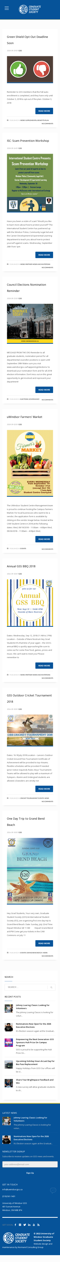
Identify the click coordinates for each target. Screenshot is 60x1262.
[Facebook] (15, 1224)
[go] (51, 987)
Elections (24, 399)
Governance (34, 399)
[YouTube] (34, 1224)
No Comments (47, 123)
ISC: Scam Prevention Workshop (28, 141)
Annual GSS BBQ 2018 (21, 566)
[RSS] (38, 1224)
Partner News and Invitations (37, 264)
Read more (44, 111)
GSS (20, 51)
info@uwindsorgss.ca (12, 1189)
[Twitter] (24, 1224)
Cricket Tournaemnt (29, 798)
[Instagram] (20, 1224)
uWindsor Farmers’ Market (24, 417)
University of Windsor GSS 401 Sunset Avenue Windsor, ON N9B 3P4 (14, 1206)
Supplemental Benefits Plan (37, 120)
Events (23, 548)
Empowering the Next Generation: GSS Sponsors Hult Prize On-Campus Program (35, 1042)
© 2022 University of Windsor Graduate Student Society (44, 1237)
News (22, 120)
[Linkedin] (29, 1224)
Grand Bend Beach (34, 953)
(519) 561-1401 (8, 1196)
